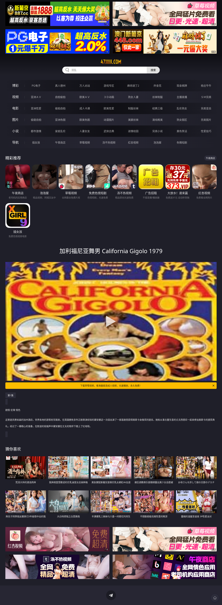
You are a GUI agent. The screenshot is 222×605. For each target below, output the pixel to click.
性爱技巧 (206, 131)
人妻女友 (84, 131)
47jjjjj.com (111, 62)
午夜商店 (60, 142)
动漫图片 (109, 120)
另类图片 (206, 120)
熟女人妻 (133, 97)
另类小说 (157, 131)
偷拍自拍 (60, 108)
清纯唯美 (157, 120)
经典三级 (157, 108)
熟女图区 (182, 120)
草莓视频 (84, 142)
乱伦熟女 (182, 108)
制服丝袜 (133, 108)
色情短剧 (182, 142)
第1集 (10, 395)
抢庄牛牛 (206, 85)
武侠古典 (109, 131)
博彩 (15, 85)
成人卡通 (84, 108)
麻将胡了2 (133, 85)
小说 (15, 131)
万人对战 (84, 85)
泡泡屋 (157, 142)
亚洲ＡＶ (36, 97)
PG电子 (36, 85)
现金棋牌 (182, 85)
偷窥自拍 (36, 120)
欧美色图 (84, 120)
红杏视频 (133, 142)
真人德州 (60, 85)
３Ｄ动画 (109, 97)
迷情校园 (133, 131)
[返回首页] (215, 598)
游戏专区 (109, 85)
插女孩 (36, 142)
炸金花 (157, 85)
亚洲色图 (60, 120)
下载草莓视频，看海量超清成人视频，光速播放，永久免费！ (111, 385)
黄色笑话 (182, 131)
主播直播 (182, 97)
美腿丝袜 (133, 120)
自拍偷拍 (60, 97)
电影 (15, 108)
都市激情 (36, 131)
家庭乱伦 (60, 131)
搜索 (153, 70)
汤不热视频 (108, 142)
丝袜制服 (157, 97)
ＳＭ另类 (206, 97)
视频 (15, 97)
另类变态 (206, 108)
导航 (15, 142)
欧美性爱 (109, 108)
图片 (15, 119)
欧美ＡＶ (84, 97)
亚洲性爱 (36, 108)
